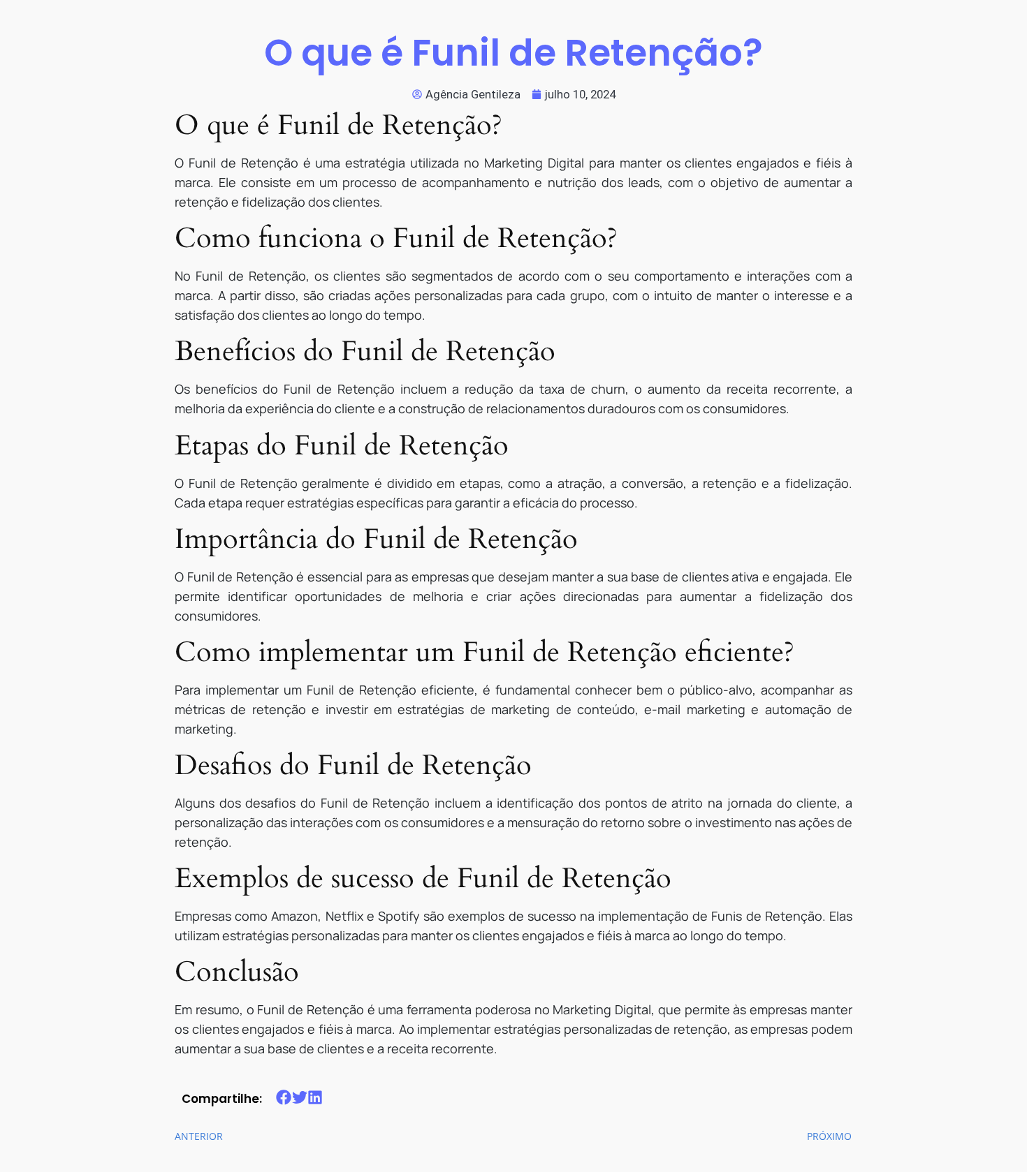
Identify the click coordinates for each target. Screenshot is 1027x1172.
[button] (284, 1098)
